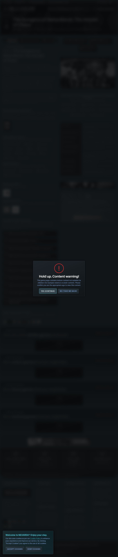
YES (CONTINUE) (48, 291)
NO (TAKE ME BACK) (68, 291)
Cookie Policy (35, 538)
